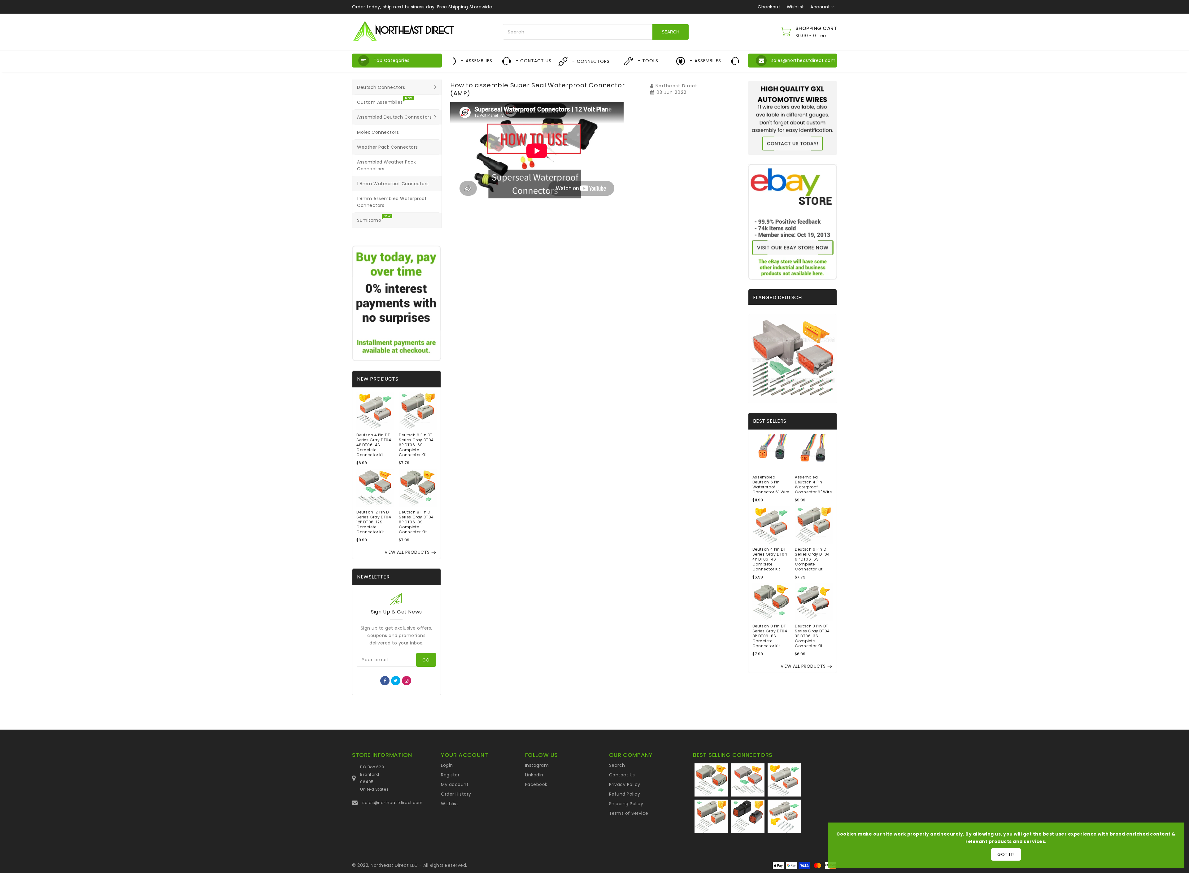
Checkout (769, 7)
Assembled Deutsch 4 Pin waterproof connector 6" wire (813, 485)
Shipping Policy (626, 804)
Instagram (537, 765)
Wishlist (795, 7)
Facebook (536, 784)
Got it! (1006, 854)
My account (454, 784)
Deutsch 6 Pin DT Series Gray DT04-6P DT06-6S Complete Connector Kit (417, 445)
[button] (397, 61)
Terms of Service (628, 813)
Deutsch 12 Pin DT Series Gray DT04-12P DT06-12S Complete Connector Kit (375, 522)
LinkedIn (534, 775)
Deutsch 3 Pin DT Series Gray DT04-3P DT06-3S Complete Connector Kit (813, 636)
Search (617, 765)
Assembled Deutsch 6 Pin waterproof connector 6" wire (770, 485)
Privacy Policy (624, 784)
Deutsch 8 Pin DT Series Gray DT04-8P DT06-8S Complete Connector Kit (417, 522)
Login (447, 765)
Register (450, 775)
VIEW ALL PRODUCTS (407, 552)
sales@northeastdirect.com (392, 802)
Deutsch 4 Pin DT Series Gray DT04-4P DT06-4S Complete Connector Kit (375, 445)
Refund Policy (624, 794)
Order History (456, 794)
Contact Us (622, 775)
